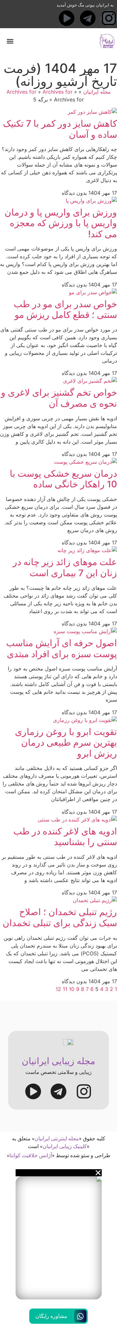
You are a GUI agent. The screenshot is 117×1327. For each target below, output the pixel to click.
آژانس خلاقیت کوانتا (30, 1155)
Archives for (21, 91)
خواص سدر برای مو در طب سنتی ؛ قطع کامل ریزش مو (65, 309)
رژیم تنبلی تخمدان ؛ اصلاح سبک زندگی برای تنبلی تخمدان (60, 917)
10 (71, 989)
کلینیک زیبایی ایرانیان (65, 1146)
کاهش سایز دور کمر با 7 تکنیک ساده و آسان (60, 129)
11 (65, 989)
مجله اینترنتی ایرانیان (56, 1138)
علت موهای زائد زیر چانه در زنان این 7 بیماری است (65, 567)
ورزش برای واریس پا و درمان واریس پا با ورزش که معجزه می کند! (61, 223)
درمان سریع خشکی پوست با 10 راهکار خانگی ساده (63, 479)
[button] (10, 41)
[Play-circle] (66, 18)
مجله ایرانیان (97, 91)
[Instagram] (109, 18)
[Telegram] (88, 18)
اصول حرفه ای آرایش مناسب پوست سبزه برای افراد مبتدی (61, 648)
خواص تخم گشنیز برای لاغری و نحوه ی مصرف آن (59, 398)
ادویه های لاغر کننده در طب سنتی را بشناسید (65, 837)
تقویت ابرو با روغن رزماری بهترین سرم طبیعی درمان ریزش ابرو (66, 742)
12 (58, 989)
